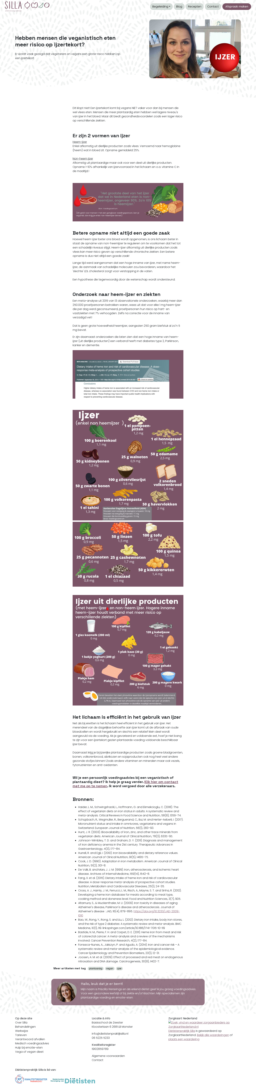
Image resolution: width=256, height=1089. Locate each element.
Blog (179, 7)
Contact (213, 7)
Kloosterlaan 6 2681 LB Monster (112, 1027)
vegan (109, 968)
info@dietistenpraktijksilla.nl (110, 1034)
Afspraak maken (236, 7)
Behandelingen (25, 1027)
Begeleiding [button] (160, 7)
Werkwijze (21, 1031)
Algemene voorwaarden (108, 1056)
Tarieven (21, 1035)
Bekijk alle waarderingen (213, 1035)
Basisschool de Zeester (107, 1023)
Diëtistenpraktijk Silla (181, 1031)
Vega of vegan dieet (29, 1052)
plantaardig (95, 968)
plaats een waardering (183, 1039)
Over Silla (21, 1023)
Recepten (194, 7)
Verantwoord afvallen (30, 1039)
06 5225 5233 (101, 1038)
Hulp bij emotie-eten (29, 1048)
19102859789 (100, 1049)
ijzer (119, 968)
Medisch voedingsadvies (32, 1043)
